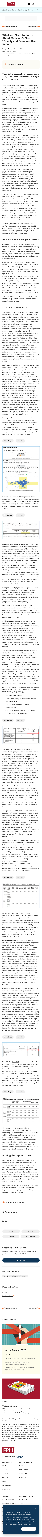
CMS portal (18, 264)
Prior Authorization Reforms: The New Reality (20, 1358)
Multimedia (6, 1489)
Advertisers (22, 1477)
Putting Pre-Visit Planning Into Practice (22, 868)
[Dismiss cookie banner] (35, 1508)
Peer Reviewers (24, 1469)
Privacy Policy (27, 1524)
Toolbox (5, 1473)
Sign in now (29, 10)
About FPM (23, 1499)
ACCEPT (28, 1529)
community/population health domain (21, 842)
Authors (21, 1465)
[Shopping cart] (29, 4)
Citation (4, 1292)
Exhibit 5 (15, 687)
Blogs (4, 1481)
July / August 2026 (15, 1350)
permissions (13, 1438)
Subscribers (23, 1473)
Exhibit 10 (15, 1062)
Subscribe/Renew (8, 1499)
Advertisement (21, 14)
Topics (4, 1469)
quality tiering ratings (10, 499)
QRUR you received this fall (16, 194)
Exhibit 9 (34, 988)
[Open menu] (3, 4)
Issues (4, 1465)
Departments (6, 1485)
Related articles (7, 1296)
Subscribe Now (9, 1406)
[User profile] (33, 4)
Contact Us (23, 1503)
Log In (4, 1221)
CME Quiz (5, 1477)
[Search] (37, 4)
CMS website (10, 258)
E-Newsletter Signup (9, 1503)
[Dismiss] (37, 10)
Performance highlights (12, 420)
